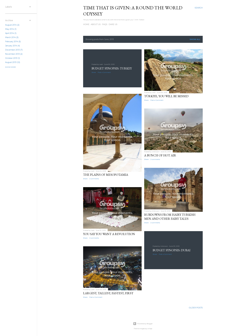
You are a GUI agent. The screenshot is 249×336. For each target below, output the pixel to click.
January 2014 (12, 46)
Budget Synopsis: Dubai (171, 250)
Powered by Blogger (145, 324)
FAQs (104, 24)
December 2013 (13, 50)
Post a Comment (104, 72)
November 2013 (13, 54)
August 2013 (12, 62)
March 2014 (11, 37)
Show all (195, 39)
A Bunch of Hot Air (160, 155)
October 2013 (12, 58)
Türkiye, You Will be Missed (166, 96)
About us (96, 24)
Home (86, 24)
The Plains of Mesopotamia (105, 175)
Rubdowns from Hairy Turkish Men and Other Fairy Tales (169, 217)
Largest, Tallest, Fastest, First (108, 293)
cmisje (149, 329)
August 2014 (12, 25)
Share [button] (94, 72)
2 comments (94, 179)
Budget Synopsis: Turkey (112, 68)
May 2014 (10, 29)
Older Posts (196, 308)
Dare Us (113, 24)
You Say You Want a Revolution (109, 234)
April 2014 (10, 33)
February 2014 (12, 41)
